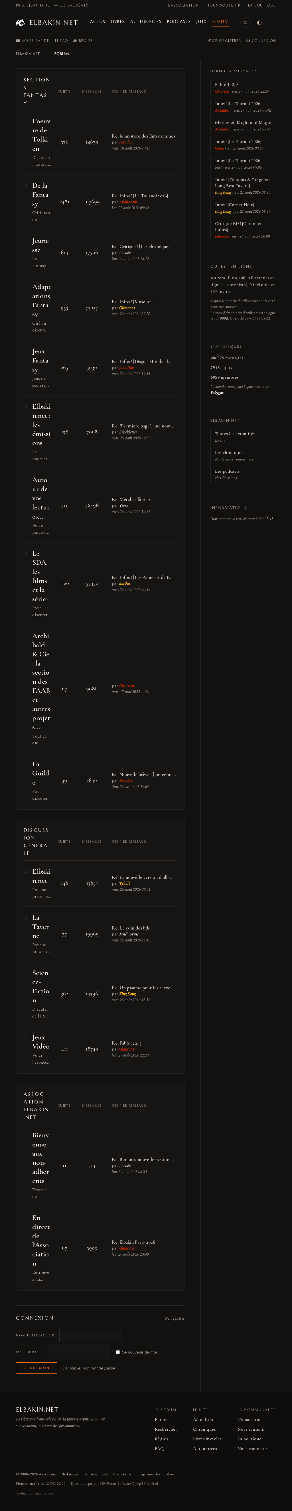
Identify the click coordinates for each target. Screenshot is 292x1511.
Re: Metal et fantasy (131, 499)
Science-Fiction (40, 986)
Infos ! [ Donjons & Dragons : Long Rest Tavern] (242, 183)
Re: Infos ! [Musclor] (132, 302)
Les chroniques (234, 455)
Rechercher (166, 1429)
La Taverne (40, 926)
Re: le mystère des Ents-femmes (143, 136)
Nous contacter (252, 1449)
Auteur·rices (145, 21)
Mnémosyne (129, 934)
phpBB (99, 1484)
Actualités (203, 1419)
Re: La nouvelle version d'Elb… (142, 877)
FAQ (159, 1449)
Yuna (123, 506)
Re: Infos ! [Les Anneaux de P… (142, 577)
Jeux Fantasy (40, 360)
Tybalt (124, 883)
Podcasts (179, 21)
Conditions (122, 1474)
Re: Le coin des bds (131, 928)
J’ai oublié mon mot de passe (88, 1368)
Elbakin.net (41, 876)
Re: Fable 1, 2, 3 (126, 1043)
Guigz (219, 148)
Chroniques (204, 1429)
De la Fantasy (40, 194)
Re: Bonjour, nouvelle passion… (142, 1159)
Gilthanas (127, 308)
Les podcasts (227, 474)
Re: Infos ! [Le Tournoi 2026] (140, 196)
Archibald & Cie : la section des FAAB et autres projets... (41, 681)
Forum (220, 21)
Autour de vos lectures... (41, 498)
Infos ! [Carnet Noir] (234, 205)
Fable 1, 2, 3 (227, 85)
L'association (183, 5)
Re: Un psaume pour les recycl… (143, 988)
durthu (124, 584)
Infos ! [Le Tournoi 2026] (238, 104)
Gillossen (126, 686)
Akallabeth (128, 202)
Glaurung (126, 1049)
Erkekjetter (128, 432)
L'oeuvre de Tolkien (41, 134)
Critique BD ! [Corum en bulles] (239, 227)
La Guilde (40, 773)
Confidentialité (96, 1474)
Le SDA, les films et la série (40, 576)
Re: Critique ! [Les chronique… (141, 246)
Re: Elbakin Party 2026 (133, 1242)
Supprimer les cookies (156, 1474)
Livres (118, 21)
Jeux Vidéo (41, 1042)
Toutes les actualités (235, 437)
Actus (97, 21)
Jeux (201, 21)
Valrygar (216, 393)
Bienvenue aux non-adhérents (40, 1158)
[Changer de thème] (259, 22)
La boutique (262, 5)
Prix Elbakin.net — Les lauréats (52, 5)
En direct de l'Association (41, 1240)
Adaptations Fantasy (41, 300)
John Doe (126, 368)
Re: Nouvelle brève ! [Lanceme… (144, 774)
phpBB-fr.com (43, 1493)
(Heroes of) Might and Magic (243, 123)
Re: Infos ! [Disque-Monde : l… (141, 362)
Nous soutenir (223, 5)
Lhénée (125, 253)
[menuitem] (61, 40)
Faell (218, 167)
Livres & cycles (207, 1439)
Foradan (126, 142)
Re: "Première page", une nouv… (143, 426)
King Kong (127, 994)
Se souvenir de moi (139, 1352)
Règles (161, 1439)
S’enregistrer (174, 1318)
